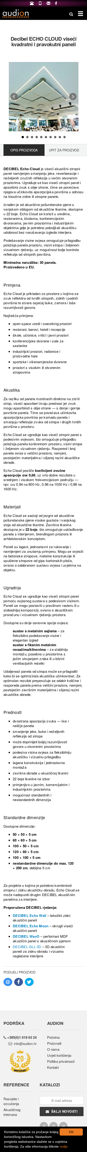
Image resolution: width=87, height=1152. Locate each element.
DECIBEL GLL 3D (27, 946)
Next (73, 96)
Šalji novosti (63, 1111)
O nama (53, 1049)
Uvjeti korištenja (59, 1055)
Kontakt (53, 1067)
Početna (53, 1037)
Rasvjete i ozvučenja (11, 1101)
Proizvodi (54, 1043)
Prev (14, 96)
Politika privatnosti (60, 1061)
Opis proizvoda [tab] (24, 150)
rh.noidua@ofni (24, 1043)
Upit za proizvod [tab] (64, 150)
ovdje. (64, 1146)
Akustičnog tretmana (11, 1112)
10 (64, 137)
